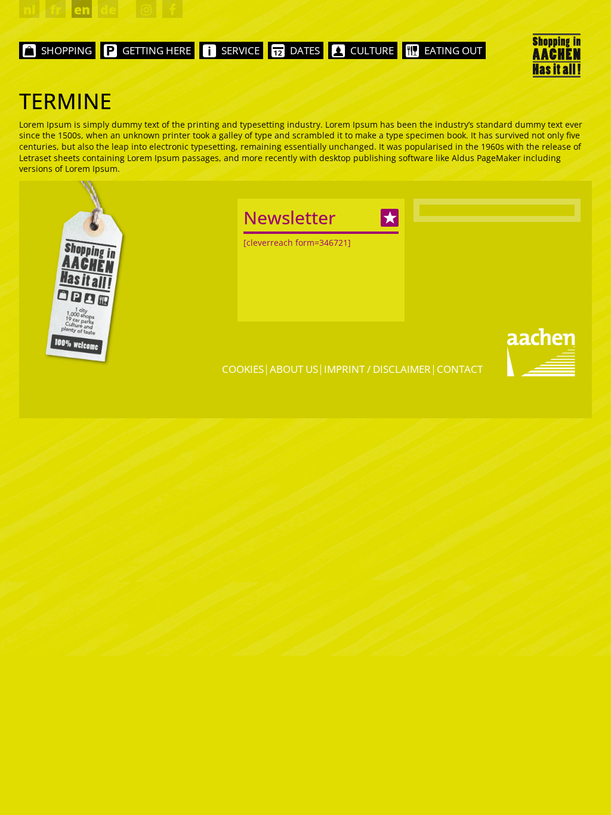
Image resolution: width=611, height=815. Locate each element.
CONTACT (460, 369)
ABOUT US (294, 369)
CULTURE (372, 50)
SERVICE (240, 50)
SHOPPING (66, 50)
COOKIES (243, 369)
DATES (305, 50)
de (108, 9)
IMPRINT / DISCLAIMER (377, 369)
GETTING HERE (156, 50)
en (82, 9)
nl (29, 9)
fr (55, 9)
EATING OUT (453, 50)
